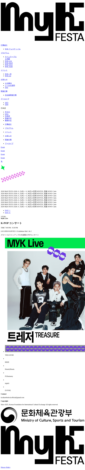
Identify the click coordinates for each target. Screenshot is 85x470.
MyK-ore (8, 76)
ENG (6, 114)
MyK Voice (9, 65)
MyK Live (8, 61)
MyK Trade (9, 66)
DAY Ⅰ (8, 210)
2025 (6, 103)
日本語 (7, 116)
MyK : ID (8, 74)
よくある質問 (10, 85)
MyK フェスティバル (13, 49)
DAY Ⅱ (8, 213)
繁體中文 (8, 120)
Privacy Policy (5, 467)
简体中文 (8, 118)
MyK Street (9, 63)
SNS (6, 87)
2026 (6, 104)
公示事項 (8, 83)
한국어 (7, 112)
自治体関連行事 (11, 95)
